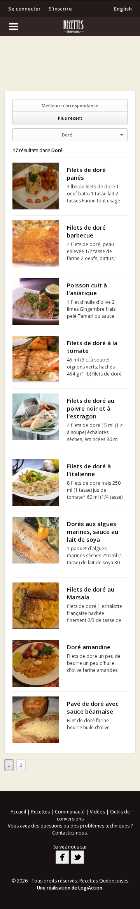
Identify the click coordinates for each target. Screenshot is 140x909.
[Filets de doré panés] (35, 186)
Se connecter (24, 8)
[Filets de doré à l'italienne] (35, 482)
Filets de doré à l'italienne (89, 470)
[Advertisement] (70, 65)
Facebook (62, 857)
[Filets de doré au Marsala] (35, 605)
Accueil (18, 811)
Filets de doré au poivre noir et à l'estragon (90, 408)
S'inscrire (60, 8)
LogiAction (90, 887)
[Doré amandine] (35, 663)
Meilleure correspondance (70, 105)
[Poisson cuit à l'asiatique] (35, 301)
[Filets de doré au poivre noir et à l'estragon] (35, 416)
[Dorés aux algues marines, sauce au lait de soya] (35, 540)
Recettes (40, 811)
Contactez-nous (69, 832)
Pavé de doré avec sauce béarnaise (93, 707)
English (123, 8)
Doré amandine (88, 647)
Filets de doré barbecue (86, 231)
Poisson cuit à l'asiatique (87, 289)
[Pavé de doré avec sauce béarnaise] (35, 719)
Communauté (70, 811)
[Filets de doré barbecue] (35, 243)
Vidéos (97, 811)
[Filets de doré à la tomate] (35, 359)
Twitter (77, 857)
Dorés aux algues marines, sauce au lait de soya (92, 531)
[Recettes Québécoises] (70, 26)
